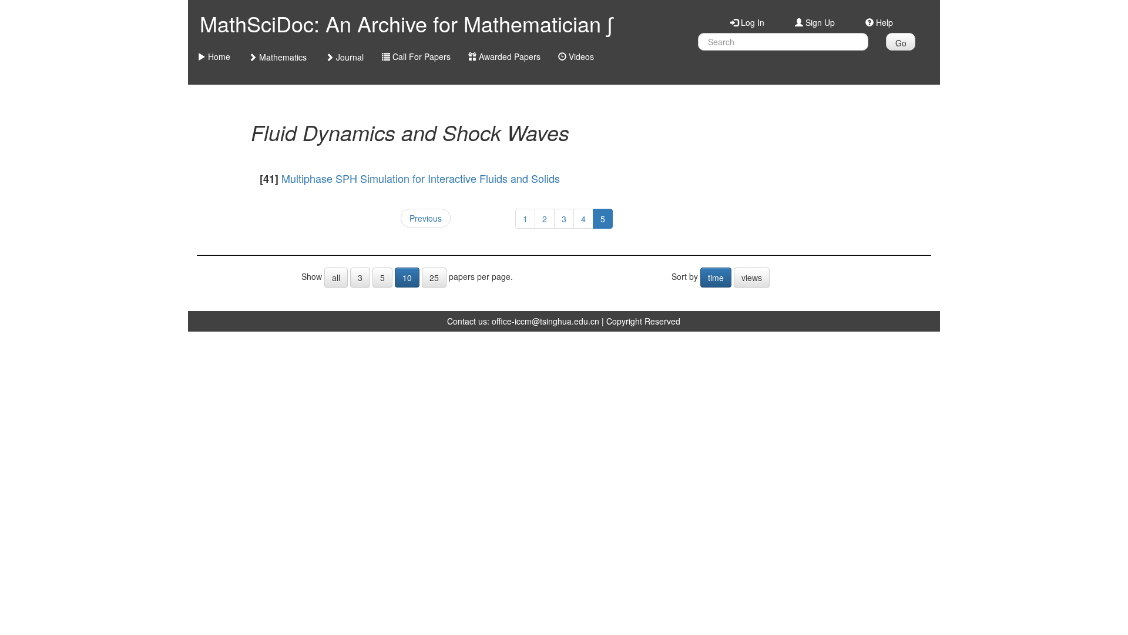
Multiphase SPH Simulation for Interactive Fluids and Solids (420, 178)
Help (883, 22)
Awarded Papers (508, 56)
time (716, 277)
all (336, 277)
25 (434, 277)
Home (218, 56)
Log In (751, 22)
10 (407, 277)
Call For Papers (420, 56)
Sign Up (819, 22)
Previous (425, 218)
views (751, 277)
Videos (580, 56)
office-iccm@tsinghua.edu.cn (545, 321)
